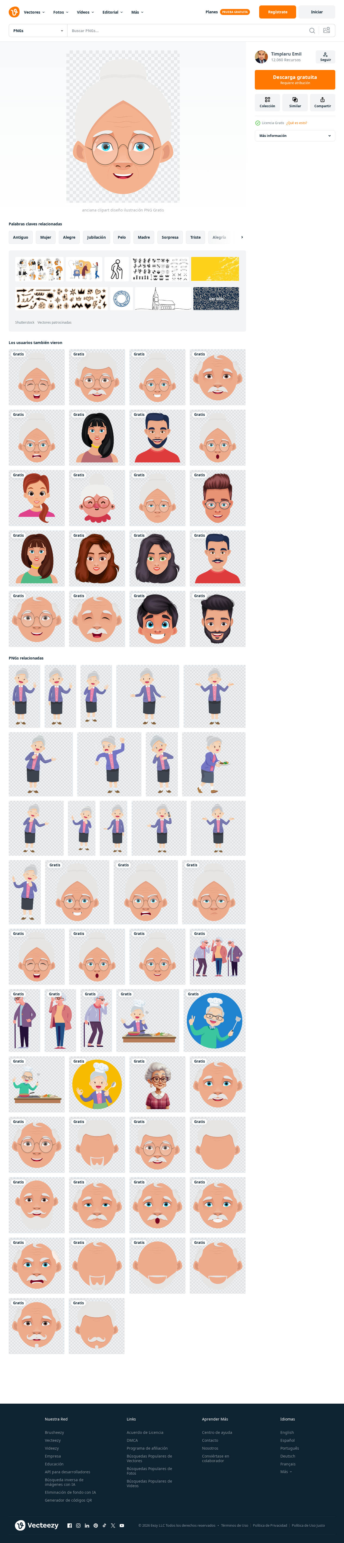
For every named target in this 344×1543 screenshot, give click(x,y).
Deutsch (287, 1456)
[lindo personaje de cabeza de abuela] (97, 498)
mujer (45, 237)
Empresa (53, 1456)
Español (287, 1440)
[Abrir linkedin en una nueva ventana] (87, 1525)
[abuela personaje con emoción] (24, 696)
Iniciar (317, 11)
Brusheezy (54, 1432)
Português (289, 1448)
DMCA (132, 1440)
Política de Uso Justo (308, 1525)
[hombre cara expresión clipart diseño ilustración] (218, 498)
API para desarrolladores (67, 1471)
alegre (69, 237)
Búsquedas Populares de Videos (149, 1483)
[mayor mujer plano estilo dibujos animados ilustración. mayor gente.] (218, 957)
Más (135, 12)
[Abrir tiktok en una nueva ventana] (104, 1525)
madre (144, 237)
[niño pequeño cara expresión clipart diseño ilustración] (157, 619)
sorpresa (170, 237)
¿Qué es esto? (296, 123)
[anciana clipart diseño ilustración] (37, 377)
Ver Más (216, 298)
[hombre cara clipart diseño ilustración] (157, 438)
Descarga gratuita (295, 79)
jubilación (96, 237)
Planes (212, 11)
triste (195, 237)
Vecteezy (53, 1440)
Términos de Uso (234, 1525)
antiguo (20, 237)
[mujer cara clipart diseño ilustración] (97, 438)
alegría (219, 237)
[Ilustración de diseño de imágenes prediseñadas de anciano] (97, 377)
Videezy (52, 1448)
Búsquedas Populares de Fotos (149, 1471)
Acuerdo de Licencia (145, 1432)
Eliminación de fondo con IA (70, 1492)
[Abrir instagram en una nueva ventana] (78, 1525)
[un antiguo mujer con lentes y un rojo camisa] (157, 1084)
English (287, 1432)
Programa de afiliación (147, 1448)
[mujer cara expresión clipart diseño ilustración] (37, 498)
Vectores (32, 12)
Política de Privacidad (270, 1525)
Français (288, 1464)
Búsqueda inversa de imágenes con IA (64, 1482)
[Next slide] (237, 237)
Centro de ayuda (217, 1432)
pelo (122, 237)
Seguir (325, 59)
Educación (54, 1464)
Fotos (58, 12)
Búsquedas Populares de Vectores (149, 1458)
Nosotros (210, 1448)
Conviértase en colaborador (215, 1458)
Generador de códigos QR (68, 1500)
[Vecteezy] (14, 12)
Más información (273, 135)
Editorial (110, 12)
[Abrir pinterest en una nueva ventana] (96, 1525)
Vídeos (83, 12)
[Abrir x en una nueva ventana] (113, 1525)
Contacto (210, 1440)
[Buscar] (312, 30)
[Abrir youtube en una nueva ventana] (122, 1525)
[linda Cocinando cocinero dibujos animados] (147, 1020)
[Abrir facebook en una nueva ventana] (69, 1525)
